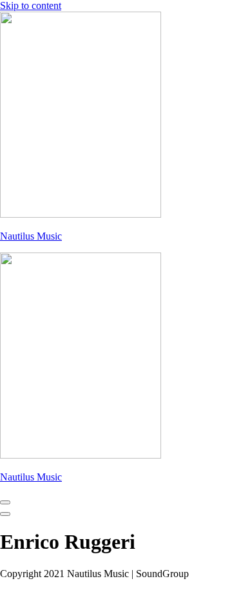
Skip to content (30, 5)
